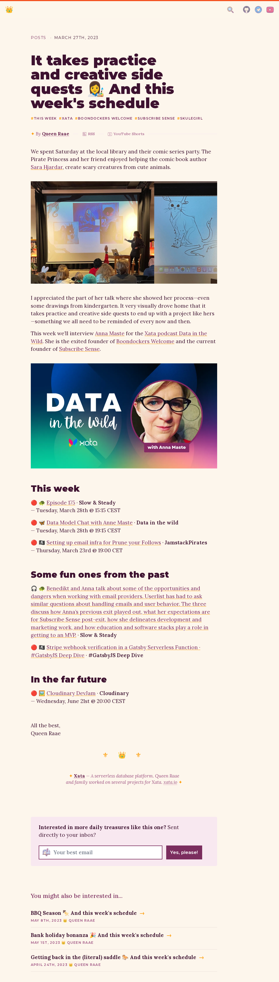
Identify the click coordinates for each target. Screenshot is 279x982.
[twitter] (258, 10)
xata (66, 118)
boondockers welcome (104, 118)
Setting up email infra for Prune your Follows (104, 542)
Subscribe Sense (79, 349)
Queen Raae (55, 134)
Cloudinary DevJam (71, 693)
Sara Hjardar (47, 167)
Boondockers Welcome (145, 341)
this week (44, 118)
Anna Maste (110, 333)
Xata (79, 776)
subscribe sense (155, 118)
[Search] (230, 10)
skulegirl (190, 118)
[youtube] (270, 10)
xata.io (170, 782)
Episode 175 (61, 502)
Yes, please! (184, 852)
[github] (247, 10)
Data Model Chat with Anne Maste (90, 522)
